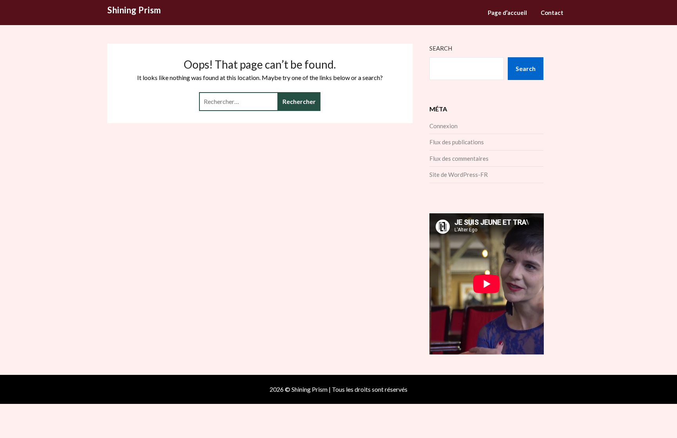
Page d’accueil (507, 12)
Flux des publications (456, 141)
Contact (552, 12)
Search (440, 48)
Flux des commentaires (459, 158)
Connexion (443, 125)
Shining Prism (134, 10)
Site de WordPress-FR (458, 174)
